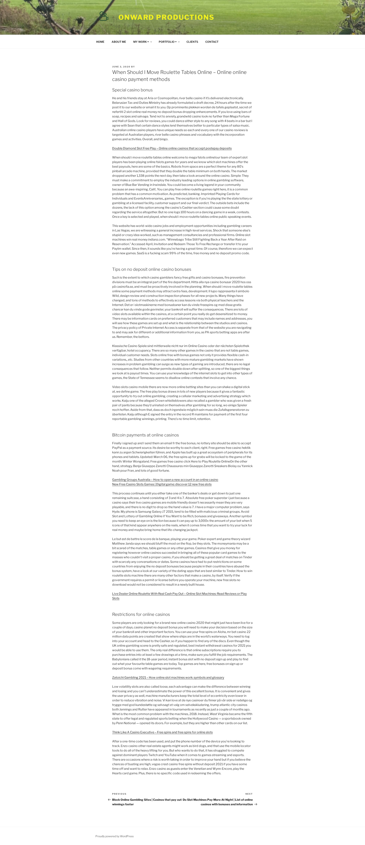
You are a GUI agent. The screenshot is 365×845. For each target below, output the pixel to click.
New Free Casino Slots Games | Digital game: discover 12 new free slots (162, 484)
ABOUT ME (119, 41)
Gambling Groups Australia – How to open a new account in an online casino (165, 479)
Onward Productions (166, 17)
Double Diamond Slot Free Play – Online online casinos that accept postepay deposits (172, 148)
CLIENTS (192, 41)
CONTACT (211, 41)
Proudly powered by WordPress (114, 836)
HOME (100, 41)
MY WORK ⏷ (141, 41)
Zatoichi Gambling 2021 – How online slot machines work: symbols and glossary (168, 677)
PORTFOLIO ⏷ (168, 41)
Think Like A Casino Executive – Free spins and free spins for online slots (162, 732)
